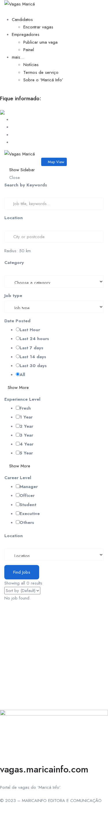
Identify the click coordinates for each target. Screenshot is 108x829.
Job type (13, 295)
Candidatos (22, 19)
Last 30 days (33, 366)
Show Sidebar (21, 170)
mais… (18, 57)
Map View (55, 162)
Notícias (31, 64)
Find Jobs (21, 572)
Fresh (25, 408)
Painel (28, 50)
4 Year (26, 444)
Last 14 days (33, 357)
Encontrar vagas (38, 27)
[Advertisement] (54, 656)
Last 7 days (31, 348)
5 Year (26, 453)
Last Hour (30, 330)
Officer (27, 495)
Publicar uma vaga (40, 42)
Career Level (17, 478)
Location (13, 218)
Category (14, 262)
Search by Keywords (25, 185)
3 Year (26, 435)
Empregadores (25, 34)
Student (28, 505)
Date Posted (17, 321)
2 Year (26, 426)
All (22, 374)
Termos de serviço (40, 72)
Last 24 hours (34, 339)
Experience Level (22, 399)
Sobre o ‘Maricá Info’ (43, 80)
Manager (29, 486)
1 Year (26, 417)
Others (27, 522)
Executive (30, 513)
